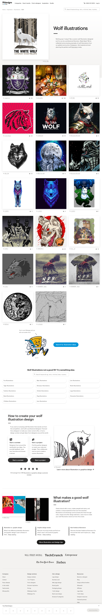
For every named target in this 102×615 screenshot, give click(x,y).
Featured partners (82, 599)
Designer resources (82, 596)
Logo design (55, 577)
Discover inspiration (32, 585)
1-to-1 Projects (31, 579)
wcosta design (8, 135)
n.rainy (6, 286)
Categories (18, 3)
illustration (74, 47)
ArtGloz (6, 249)
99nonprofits (5, 591)
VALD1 (28, 522)
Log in (98, 3)
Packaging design (57, 588)
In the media (5, 585)
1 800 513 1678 (90, 3)
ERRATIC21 (41, 249)
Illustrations (17, 9)
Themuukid (58, 467)
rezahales (7, 211)
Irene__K (73, 249)
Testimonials (5, 588)
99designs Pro (31, 593)
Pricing (29, 588)
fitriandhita (40, 98)
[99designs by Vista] (7, 3)
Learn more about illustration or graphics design (74, 469)
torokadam (40, 324)
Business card (56, 579)
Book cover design (57, 593)
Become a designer (82, 577)
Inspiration (45, 3)
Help (78, 602)
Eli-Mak (73, 98)
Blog (78, 579)
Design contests (31, 577)
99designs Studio (32, 591)
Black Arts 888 (41, 173)
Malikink (7, 324)
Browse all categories (58, 596)
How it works (26, 3)
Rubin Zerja (6, 517)
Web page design (56, 582)
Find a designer (36, 3)
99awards (79, 585)
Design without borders (83, 582)
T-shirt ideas (80, 593)
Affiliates (79, 588)
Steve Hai (46, 61)
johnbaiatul (40, 135)
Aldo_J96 (7, 173)
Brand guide (55, 585)
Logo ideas (80, 591)
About (3, 577)
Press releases (6, 582)
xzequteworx (7, 98)
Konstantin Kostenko (75, 135)
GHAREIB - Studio (42, 286)
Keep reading (12, 534)
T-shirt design (55, 591)
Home (4, 9)
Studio (52, 3)
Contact (4, 579)
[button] (98, 605)
